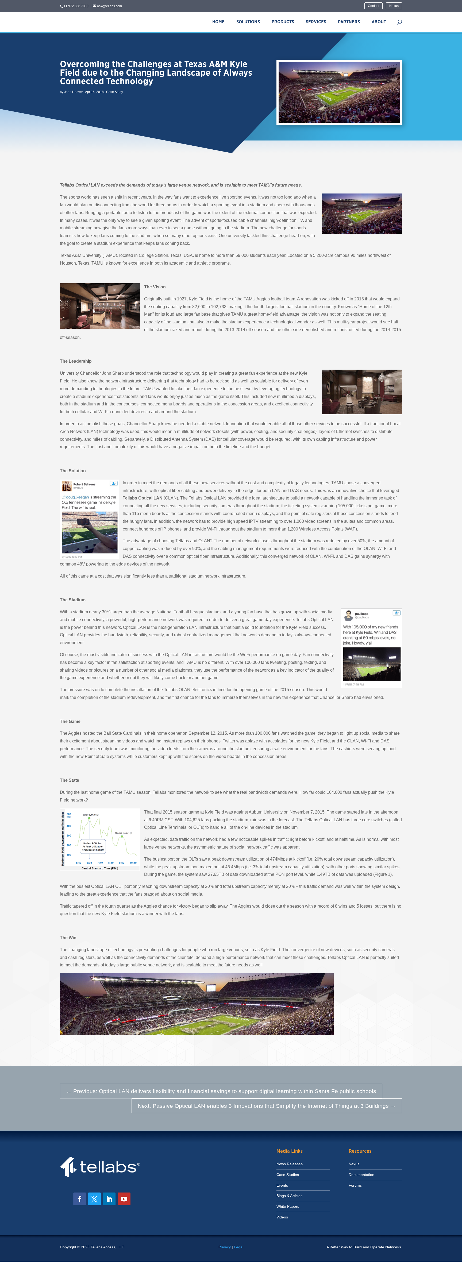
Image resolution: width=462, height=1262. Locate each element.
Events (282, 1185)
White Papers (287, 1206)
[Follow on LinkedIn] (109, 1199)
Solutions (248, 21)
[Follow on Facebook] (79, 1199)
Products (283, 21)
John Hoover (73, 92)
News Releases (289, 1164)
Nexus (394, 6)
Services (316, 21)
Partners (349, 21)
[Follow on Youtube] (124, 1199)
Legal (238, 1247)
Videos (282, 1217)
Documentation (361, 1174)
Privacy (224, 1247)
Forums (355, 1185)
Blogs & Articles (289, 1196)
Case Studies (287, 1174)
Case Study (114, 92)
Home (218, 21)
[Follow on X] (94, 1199)
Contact (373, 6)
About (379, 21)
